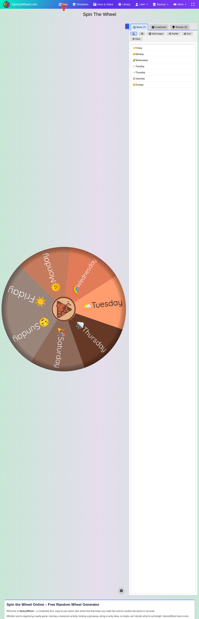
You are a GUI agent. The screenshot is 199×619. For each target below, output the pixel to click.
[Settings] (121, 591)
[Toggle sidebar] (127, 26)
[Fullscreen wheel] (193, 4)
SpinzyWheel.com (24, 4)
